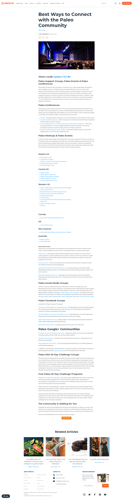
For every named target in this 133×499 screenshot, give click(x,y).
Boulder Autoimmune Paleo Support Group (53, 191)
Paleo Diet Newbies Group (46, 324)
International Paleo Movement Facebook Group (52, 307)
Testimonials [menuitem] (40, 480)
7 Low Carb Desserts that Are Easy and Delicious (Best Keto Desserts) (77, 461)
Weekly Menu (19, 3)
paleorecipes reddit (46, 296)
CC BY (67, 76)
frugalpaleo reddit (71, 296)
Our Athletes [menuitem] (40, 489)
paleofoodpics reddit (59, 296)
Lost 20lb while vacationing (99, 459)
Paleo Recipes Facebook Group (47, 319)
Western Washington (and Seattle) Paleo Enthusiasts (55, 187)
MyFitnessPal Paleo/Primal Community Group (52, 268)
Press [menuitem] (38, 483)
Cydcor (57, 76)
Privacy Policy (26, 492)
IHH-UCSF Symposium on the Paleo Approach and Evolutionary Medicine (62, 123)
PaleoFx (42, 117)
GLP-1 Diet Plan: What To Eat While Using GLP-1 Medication (55, 461)
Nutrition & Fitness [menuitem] (41, 474)
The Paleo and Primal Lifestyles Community (51, 333)
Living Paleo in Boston (46, 159)
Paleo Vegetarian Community (47, 343)
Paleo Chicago (44, 172)
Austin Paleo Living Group (48, 174)
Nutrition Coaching (55, 3)
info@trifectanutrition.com (62, 481)
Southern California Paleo (47, 203)
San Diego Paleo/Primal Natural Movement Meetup (55, 199)
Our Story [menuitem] (26, 474)
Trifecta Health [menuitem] (27, 477)
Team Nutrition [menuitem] (41, 486)
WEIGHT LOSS (41, 30)
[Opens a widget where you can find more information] (6, 496)
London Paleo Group (46, 225)
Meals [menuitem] (38, 477)
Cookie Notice (32, 492)
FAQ (63, 3)
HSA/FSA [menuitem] (26, 489)
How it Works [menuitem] (27, 483)
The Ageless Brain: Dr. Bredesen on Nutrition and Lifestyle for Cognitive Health (33, 461)
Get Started (127, 3)
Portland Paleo (44, 197)
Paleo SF (42, 205)
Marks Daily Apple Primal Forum (48, 275)
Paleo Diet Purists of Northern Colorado (52, 193)
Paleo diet (41, 99)
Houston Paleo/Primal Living (48, 180)
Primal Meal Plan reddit (87, 296)
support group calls (59, 350)
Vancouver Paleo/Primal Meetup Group (52, 217)
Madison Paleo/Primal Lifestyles (49, 176)
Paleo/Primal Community (46, 338)
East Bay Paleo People (46, 195)
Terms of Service (46, 495)
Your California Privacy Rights (41, 492)
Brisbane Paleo (44, 239)
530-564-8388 (59, 474)
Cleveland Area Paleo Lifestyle (49, 163)
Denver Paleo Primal (46, 189)
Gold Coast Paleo (45, 241)
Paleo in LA (43, 201)
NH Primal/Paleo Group (47, 165)
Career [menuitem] (25, 486)
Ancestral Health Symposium (49, 119)
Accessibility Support (61, 484)
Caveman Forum (43, 262)
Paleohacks (41, 253)
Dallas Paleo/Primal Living (48, 178)
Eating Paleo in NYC (46, 157)
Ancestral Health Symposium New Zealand (53, 129)
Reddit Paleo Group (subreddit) (70, 292)
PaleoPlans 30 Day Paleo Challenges (49, 377)
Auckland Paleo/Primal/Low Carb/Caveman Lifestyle (55, 232)
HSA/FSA (38, 3)
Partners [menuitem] (26, 480)
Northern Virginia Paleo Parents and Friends (53, 161)
